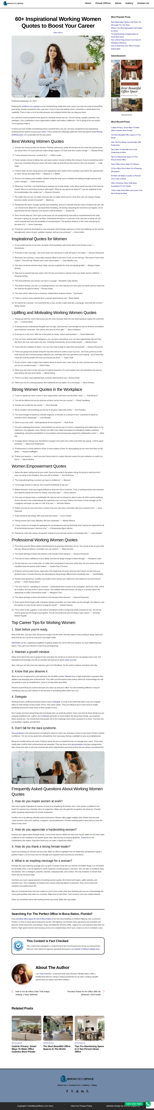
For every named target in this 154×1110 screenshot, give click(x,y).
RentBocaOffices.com (38, 1106)
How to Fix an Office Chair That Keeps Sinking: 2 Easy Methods (32, 993)
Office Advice (58, 32)
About (118, 3)
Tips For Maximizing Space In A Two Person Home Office (89, 1049)
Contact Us (143, 3)
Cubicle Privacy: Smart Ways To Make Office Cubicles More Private (24, 1049)
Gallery (129, 3)
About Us (61, 1085)
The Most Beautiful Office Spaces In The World (56, 1047)
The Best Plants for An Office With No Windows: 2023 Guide (84, 993)
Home (88, 3)
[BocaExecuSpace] (13, 5)
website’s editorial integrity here (87, 949)
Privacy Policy (85, 1106)
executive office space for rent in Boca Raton (33, 919)
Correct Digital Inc (132, 1106)
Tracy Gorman (45, 974)
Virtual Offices (103, 3)
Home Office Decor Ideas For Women (125, 164)
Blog (94, 1085)
